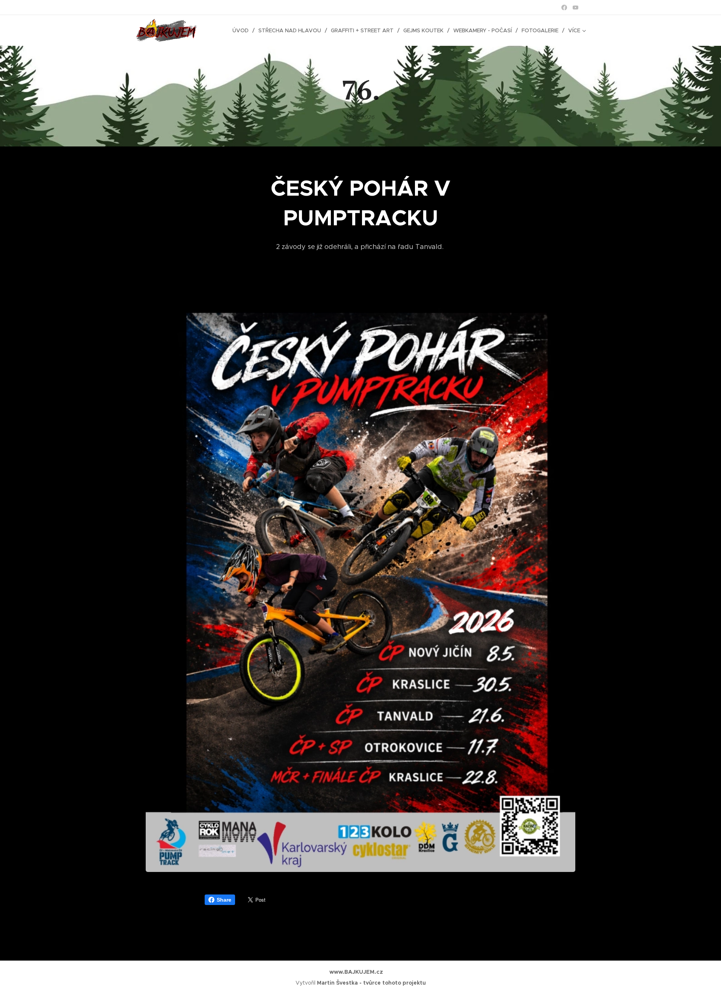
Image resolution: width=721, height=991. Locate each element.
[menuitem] (243, 30)
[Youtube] (575, 7)
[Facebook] (564, 7)
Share (224, 900)
